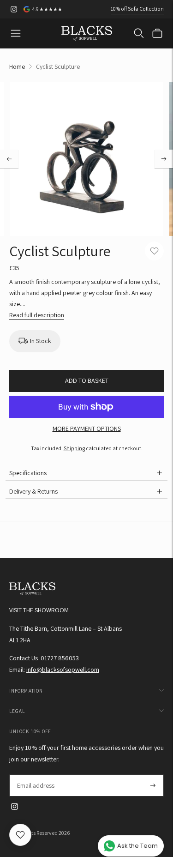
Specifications (28, 473)
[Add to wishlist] (154, 250)
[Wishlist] (20, 835)
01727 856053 (60, 658)
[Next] (164, 159)
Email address (35, 774)
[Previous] (9, 159)
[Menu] (15, 33)
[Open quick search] (138, 33)
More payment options (87, 428)
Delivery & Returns (33, 491)
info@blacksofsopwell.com (62, 669)
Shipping (74, 448)
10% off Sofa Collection (137, 8)
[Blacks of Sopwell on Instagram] (14, 9)
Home (17, 66)
